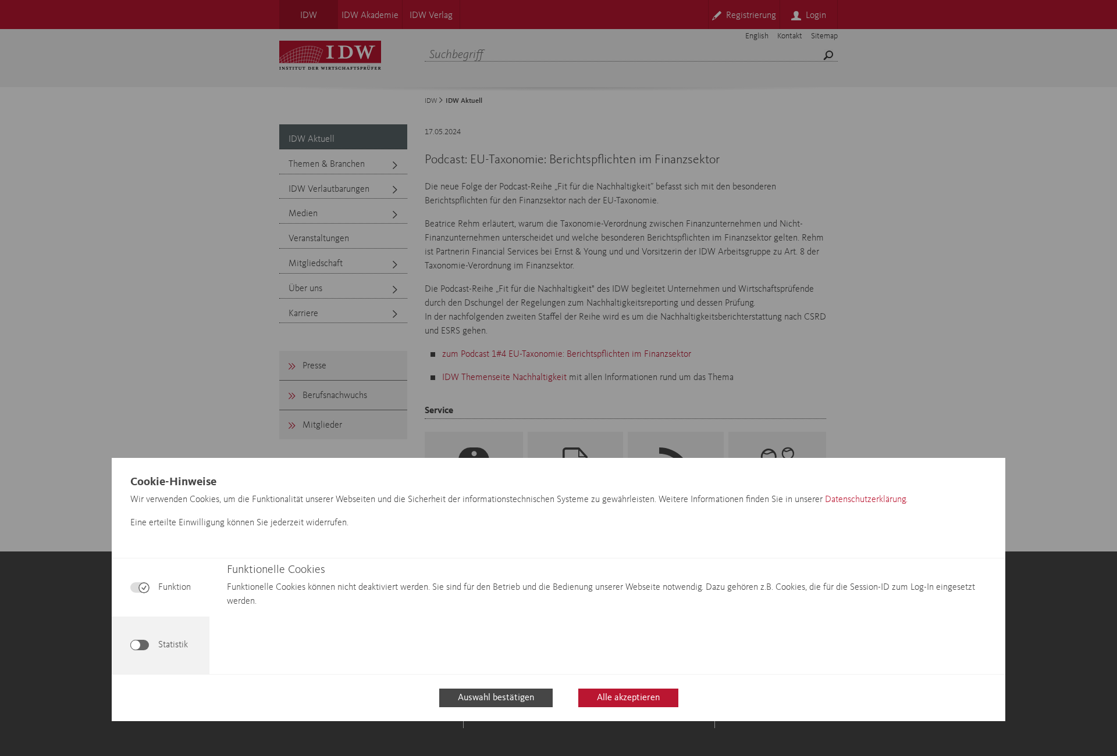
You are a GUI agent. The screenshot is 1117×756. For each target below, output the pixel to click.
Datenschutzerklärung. (866, 499)
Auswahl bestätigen (496, 698)
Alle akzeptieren (628, 698)
